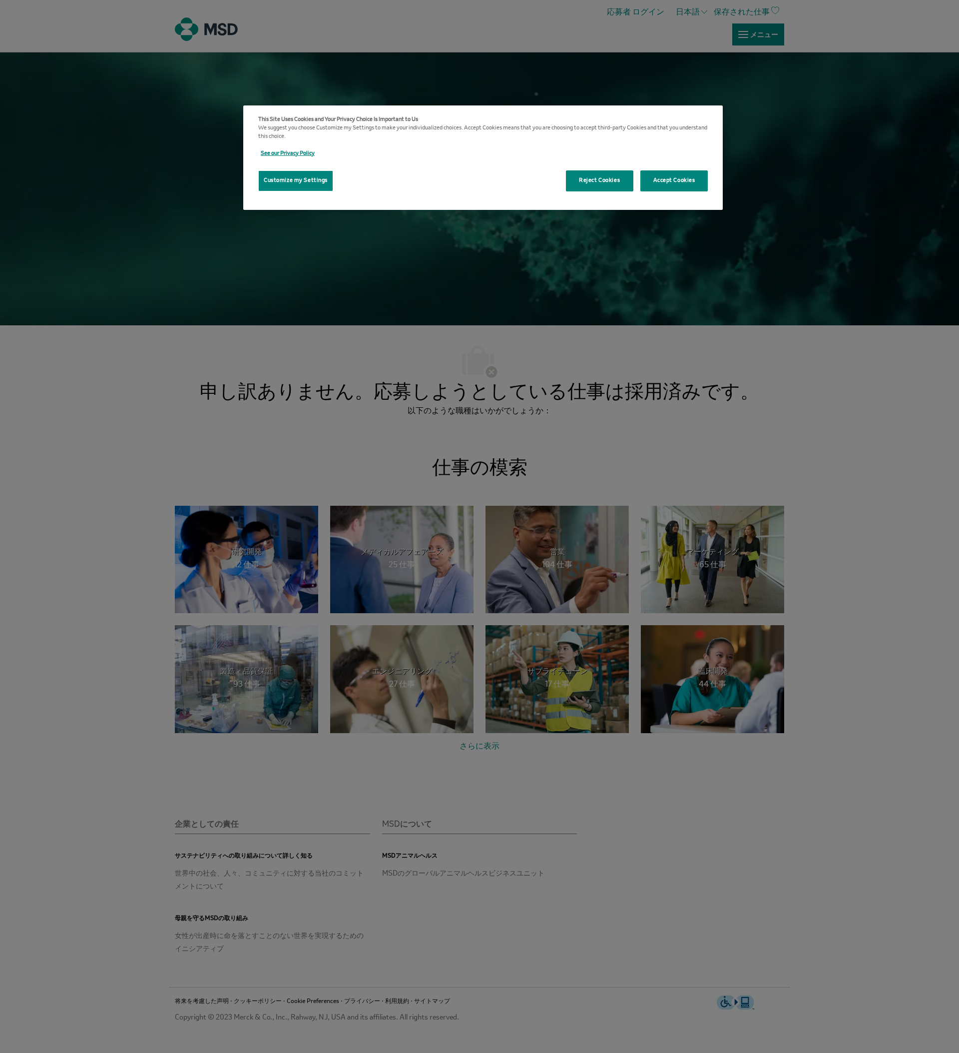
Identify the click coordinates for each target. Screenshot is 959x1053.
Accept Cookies (674, 180)
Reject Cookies (599, 180)
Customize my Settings (296, 180)
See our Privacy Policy (288, 153)
